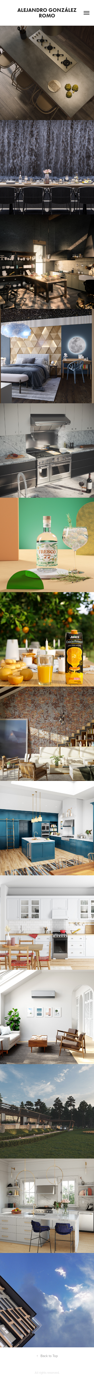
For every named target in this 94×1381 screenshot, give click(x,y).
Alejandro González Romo (47, 13)
